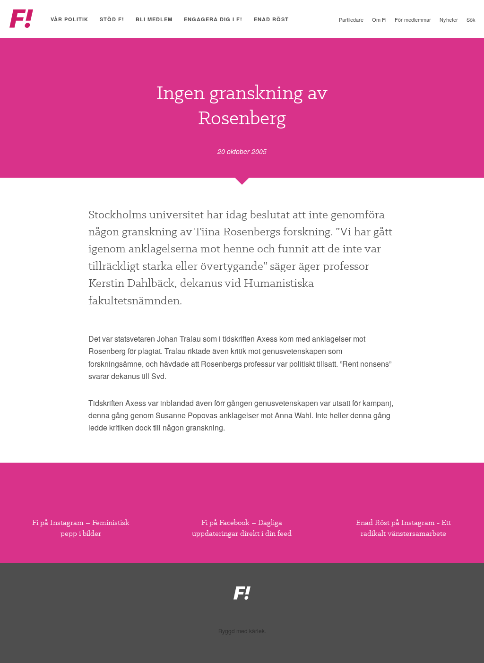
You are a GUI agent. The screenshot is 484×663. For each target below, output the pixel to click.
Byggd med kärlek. (242, 631)
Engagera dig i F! (213, 19)
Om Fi (379, 19)
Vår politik (69, 19)
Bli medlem (154, 19)
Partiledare (351, 19)
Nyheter (449, 19)
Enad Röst (271, 19)
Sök (471, 19)
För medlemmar (413, 19)
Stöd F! (112, 19)
